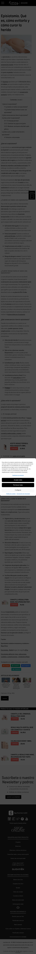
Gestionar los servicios (18, 475)
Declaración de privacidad (23, 493)
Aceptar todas (18, 480)
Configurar (18, 490)
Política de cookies (11, 493)
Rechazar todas (18, 485)
